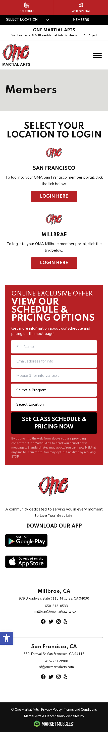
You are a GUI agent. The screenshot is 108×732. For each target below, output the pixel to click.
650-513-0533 (56, 606)
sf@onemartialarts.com (56, 667)
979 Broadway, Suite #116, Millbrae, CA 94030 (54, 598)
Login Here (54, 196)
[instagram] (58, 621)
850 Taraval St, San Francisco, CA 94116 (54, 654)
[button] (6, 638)
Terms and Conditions (80, 709)
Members (81, 20)
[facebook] (43, 621)
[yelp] (65, 621)
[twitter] (50, 621)
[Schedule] (27, 7)
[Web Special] (81, 7)
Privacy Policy (51, 709)
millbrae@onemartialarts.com (56, 611)
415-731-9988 (56, 661)
